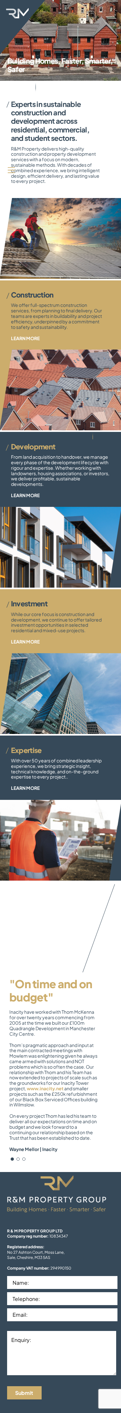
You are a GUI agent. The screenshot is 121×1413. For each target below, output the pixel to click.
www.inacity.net (45, 1088)
